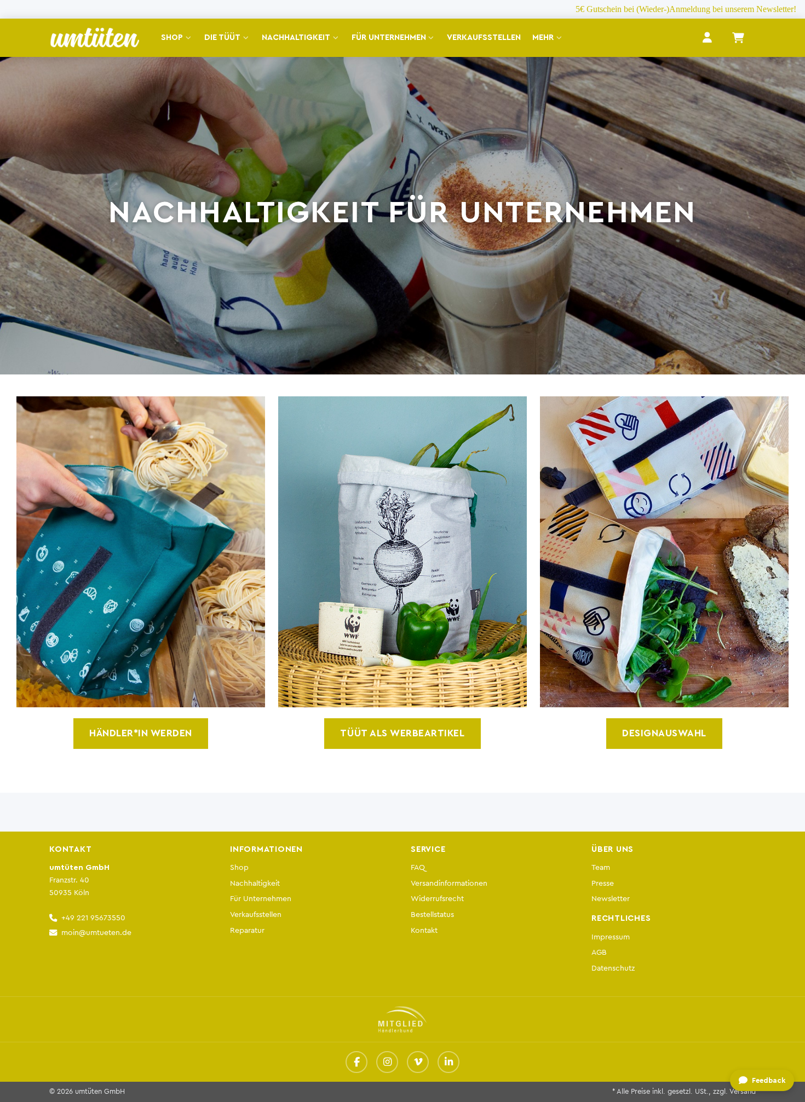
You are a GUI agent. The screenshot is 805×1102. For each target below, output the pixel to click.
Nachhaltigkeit (255, 883)
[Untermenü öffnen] (191, 38)
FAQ (418, 867)
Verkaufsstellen (255, 914)
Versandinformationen (449, 883)
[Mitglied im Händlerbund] (402, 1019)
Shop (239, 867)
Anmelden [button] (707, 37)
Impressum (610, 937)
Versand (742, 1091)
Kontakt (424, 930)
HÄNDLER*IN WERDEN (140, 733)
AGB (599, 952)
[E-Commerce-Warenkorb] (738, 38)
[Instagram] (387, 1062)
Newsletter (610, 899)
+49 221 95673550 (93, 918)
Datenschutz (613, 968)
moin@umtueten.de (96, 932)
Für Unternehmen (260, 899)
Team (600, 867)
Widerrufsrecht (437, 899)
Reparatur (247, 930)
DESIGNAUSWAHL (664, 733)
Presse (602, 883)
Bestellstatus (432, 914)
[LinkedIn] (448, 1062)
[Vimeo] (418, 1062)
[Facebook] (356, 1062)
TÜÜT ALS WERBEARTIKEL (402, 733)
